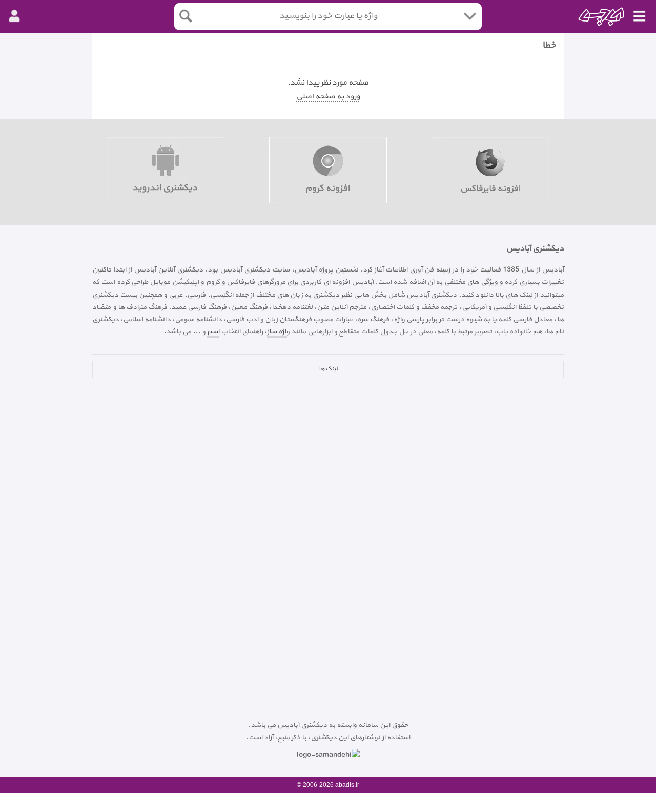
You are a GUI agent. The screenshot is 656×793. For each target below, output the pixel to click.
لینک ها (328, 368)
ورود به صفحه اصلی (328, 96)
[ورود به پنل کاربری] (14, 16)
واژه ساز (278, 331)
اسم (213, 331)
